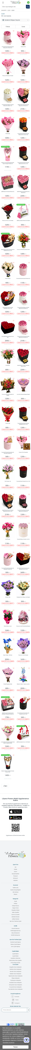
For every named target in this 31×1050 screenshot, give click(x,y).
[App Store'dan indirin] (15, 811)
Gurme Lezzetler (15, 914)
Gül (15, 867)
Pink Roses (8, 365)
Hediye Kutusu (15, 905)
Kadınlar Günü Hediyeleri (15, 969)
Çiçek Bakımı (15, 953)
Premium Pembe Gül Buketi (7, 75)
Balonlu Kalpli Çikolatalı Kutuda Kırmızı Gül (7, 771)
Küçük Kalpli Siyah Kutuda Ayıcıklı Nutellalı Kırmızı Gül (7, 250)
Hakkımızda (15, 887)
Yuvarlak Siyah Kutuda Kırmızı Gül (23, 481)
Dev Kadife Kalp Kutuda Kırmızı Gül (8, 337)
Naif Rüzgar (7, 539)
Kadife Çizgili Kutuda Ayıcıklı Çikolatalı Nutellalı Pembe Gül (8, 714)
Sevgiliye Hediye (15, 910)
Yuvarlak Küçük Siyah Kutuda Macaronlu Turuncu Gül (23, 134)
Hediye (15, 903)
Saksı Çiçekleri (15, 912)
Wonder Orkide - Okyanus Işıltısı (23, 684)
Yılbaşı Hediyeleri (16, 978)
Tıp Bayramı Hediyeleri (15, 980)
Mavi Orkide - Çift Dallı (7, 655)
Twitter (17, 999)
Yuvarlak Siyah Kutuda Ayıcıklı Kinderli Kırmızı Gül (23, 714)
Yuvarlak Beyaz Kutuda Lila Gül (23, 539)
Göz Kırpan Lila (8, 481)
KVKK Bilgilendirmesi (15, 930)
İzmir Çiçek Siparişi (15, 946)
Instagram (17, 1003)
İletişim (15, 894)
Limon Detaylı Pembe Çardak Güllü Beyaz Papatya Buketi (8, 743)
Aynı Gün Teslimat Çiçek (15, 921)
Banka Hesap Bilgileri (16, 889)
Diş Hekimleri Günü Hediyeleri (15, 989)
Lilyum (15, 871)
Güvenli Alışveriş (15, 928)
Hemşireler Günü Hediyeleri (15, 984)
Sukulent (15, 880)
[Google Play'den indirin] (15, 818)
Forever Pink (23, 46)
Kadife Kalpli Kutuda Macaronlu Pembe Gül (23, 192)
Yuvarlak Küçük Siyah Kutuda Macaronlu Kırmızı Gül (23, 163)
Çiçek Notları (15, 956)
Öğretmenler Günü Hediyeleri (15, 976)
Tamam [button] (15, 1047)
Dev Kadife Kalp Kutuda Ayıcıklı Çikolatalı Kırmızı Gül (23, 569)
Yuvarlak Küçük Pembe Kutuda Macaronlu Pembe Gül (8, 47)
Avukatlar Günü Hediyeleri (15, 982)
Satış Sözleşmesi (15, 933)
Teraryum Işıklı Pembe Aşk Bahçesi (23, 626)
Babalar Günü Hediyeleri (15, 973)
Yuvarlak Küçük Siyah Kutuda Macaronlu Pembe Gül (23, 511)
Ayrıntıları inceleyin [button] (8, 1042)
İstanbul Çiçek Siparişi (15, 942)
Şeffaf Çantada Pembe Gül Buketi (23, 220)
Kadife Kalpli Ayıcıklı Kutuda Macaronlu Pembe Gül (23, 105)
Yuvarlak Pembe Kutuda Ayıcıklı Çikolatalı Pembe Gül (8, 569)
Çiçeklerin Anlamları (15, 958)
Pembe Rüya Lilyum (8, 626)
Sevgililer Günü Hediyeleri (15, 967)
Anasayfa (3, 10)
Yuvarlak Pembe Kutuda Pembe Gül (23, 278)
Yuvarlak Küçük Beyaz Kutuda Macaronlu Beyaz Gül (8, 105)
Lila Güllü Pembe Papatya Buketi (23, 394)
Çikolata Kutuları (15, 916)
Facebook (17, 996)
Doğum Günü (15, 908)
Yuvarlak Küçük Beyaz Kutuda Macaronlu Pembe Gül (23, 308)
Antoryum (15, 878)
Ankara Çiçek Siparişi (15, 944)
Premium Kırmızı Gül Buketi (7, 220)
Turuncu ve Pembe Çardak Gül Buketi (8, 395)
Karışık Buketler (15, 873)
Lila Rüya (23, 75)
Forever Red (8, 423)
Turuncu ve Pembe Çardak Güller (23, 249)
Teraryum (15, 876)
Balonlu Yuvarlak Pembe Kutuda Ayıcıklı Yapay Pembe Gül (7, 163)
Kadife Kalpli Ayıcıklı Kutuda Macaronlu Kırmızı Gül (7, 511)
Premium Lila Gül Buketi (23, 655)
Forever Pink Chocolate (23, 452)
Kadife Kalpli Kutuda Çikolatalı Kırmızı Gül (23, 366)
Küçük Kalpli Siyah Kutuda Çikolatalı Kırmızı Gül (8, 308)
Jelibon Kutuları (15, 919)
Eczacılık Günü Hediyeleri (15, 987)
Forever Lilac (7, 597)
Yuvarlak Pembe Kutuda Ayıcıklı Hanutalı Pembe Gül (8, 453)
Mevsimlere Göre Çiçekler (15, 960)
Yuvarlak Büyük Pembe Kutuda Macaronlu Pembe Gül (23, 337)
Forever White (7, 278)
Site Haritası (15, 892)
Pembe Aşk (8, 133)
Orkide (15, 869)
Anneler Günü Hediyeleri (15, 971)
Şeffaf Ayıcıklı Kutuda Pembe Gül (7, 191)
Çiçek (8, 10)
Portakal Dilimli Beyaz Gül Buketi (23, 597)
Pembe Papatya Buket (8, 684)
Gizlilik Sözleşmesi (15, 935)
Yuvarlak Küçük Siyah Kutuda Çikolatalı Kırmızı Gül (23, 424)
